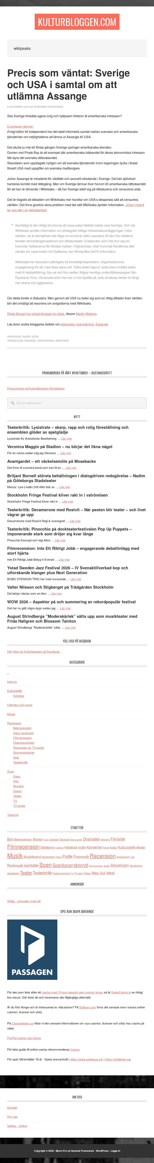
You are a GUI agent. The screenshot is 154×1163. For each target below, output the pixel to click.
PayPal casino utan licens (24, 1038)
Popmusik (81, 856)
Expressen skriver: (20, 126)
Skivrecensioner (23, 752)
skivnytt (81, 865)
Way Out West (103, 872)
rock (132, 856)
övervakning (85, 324)
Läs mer (66, 438)
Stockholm (120, 865)
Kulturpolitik (14, 691)
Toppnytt (12, 815)
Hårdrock (70, 847)
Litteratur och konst (19, 705)
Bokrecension (22, 728)
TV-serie (78, 873)
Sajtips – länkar (17, 1126)
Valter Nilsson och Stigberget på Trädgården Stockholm (60, 587)
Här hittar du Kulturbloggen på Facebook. (33, 651)
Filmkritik (117, 839)
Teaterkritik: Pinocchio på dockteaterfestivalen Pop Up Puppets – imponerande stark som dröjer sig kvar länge (69, 531)
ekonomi (105, 839)
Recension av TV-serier (28, 747)
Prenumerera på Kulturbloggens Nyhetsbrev (36, 388)
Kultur (113, 847)
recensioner (123, 856)
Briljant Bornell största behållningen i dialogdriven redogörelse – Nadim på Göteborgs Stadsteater (76, 478)
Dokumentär (76, 839)
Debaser (54, 839)
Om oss (12, 1116)
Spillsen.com (87, 1007)
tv (72, 873)
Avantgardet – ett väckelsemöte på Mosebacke (51, 461)
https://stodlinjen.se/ (118, 1059)
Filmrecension (22, 738)
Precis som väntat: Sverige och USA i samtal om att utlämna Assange (68, 84)
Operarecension (23, 742)
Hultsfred (59, 847)
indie (82, 847)
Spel (16, 757)
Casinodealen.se (22, 1023)
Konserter (94, 847)
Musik (11, 714)
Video (87, 873)
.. (8, 672)
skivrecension (96, 865)
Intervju (12, 682)
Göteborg (47, 847)
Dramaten (91, 839)
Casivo (75, 1049)
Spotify (106, 865)
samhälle (31, 865)
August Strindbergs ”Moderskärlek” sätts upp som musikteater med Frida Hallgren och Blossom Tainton (72, 618)
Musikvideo (48, 856)
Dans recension (23, 733)
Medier (140, 847)
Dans (16, 776)
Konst (106, 847)
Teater (17, 796)
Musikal (18, 786)
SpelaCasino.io (121, 992)
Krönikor (18, 696)
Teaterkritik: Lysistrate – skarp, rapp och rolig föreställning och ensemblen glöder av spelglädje (68, 429)
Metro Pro (61, 1151)
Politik (67, 856)
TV (15, 801)
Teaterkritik (20, 762)
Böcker (38, 839)
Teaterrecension (61, 873)
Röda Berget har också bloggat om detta (35, 313)
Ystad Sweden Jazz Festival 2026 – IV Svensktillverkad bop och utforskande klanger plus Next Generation (67, 570)
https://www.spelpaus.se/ (86, 1059)
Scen (35, 336)
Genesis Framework (82, 1151)
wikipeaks (68, 324)
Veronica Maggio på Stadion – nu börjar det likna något (59, 446)
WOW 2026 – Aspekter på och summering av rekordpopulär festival (71, 602)
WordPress (102, 1151)
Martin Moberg (86, 313)
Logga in (115, 1151)
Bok (10, 839)
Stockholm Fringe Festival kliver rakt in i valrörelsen (57, 495)
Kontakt (12, 1107)
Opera (17, 791)
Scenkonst (63, 865)
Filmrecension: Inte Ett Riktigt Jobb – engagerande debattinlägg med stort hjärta (73, 550)
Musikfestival (32, 856)
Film (16, 781)
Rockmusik (15, 865)
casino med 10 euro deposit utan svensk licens (72, 992)
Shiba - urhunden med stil (24, 901)
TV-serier (19, 806)
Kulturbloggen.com (77, 21)
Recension (14, 723)
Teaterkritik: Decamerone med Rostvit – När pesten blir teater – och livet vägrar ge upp (76, 512)
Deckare (64, 839)
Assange (101, 324)
